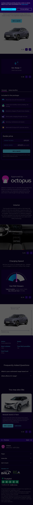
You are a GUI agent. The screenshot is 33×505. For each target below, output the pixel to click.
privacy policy (24, 4)
